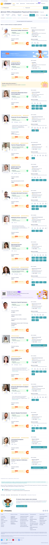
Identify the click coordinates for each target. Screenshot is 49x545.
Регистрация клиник (23, 517)
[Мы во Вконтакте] (45, 511)
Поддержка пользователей (13, 523)
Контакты (2, 526)
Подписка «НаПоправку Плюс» (34, 525)
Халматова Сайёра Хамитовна (19, 30)
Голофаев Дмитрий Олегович (19, 193)
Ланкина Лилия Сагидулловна (19, 269)
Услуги (17, 3)
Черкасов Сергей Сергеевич (19, 302)
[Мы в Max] (47, 511)
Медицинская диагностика (42, 518)
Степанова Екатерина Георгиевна (17, 440)
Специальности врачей (43, 516)
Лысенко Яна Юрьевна (17, 337)
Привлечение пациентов (24, 516)
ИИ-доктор (38, 3)
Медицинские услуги (43, 520)
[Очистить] (23, 8)
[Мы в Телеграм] (43, 511)
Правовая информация (44, 542)
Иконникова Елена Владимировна (16, 359)
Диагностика (22, 3)
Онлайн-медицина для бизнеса (33, 528)
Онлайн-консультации (30, 3)
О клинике (31, 516)
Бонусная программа (14, 521)
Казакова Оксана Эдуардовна (19, 117)
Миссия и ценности (4, 520)
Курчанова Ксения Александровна (16, 245)
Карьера (2, 519)
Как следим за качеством (34, 523)
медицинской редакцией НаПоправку (17, 489)
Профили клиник (42, 523)
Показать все (13, 327)
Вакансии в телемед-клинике (33, 520)
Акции (14, 4)
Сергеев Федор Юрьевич (18, 145)
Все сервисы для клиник (24, 520)
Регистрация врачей (23, 519)
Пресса (2, 523)
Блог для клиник (23, 522)
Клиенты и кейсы (23, 523)
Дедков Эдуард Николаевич (19, 413)
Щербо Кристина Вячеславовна (16, 167)
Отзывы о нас (3, 522)
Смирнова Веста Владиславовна (15, 63)
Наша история (3, 517)
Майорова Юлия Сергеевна (19, 217)
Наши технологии (33, 521)
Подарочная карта (33, 529)
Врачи (14, 3)
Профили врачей (42, 521)
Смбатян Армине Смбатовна (19, 460)
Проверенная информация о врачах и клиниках (14, 517)
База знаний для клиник (24, 526)
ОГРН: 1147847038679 (4, 543)
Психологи (43, 3)
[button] (13, 7)
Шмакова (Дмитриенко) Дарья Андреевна (19, 387)
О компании (3, 516)
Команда (31, 517)
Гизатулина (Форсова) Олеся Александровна (19, 93)
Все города (41, 524)
